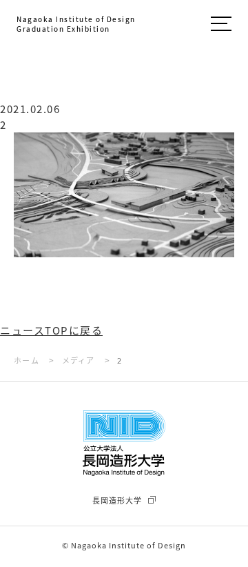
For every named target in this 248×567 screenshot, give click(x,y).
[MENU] (221, 25)
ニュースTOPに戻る (51, 330)
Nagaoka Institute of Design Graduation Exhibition (76, 24)
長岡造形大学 (117, 500)
